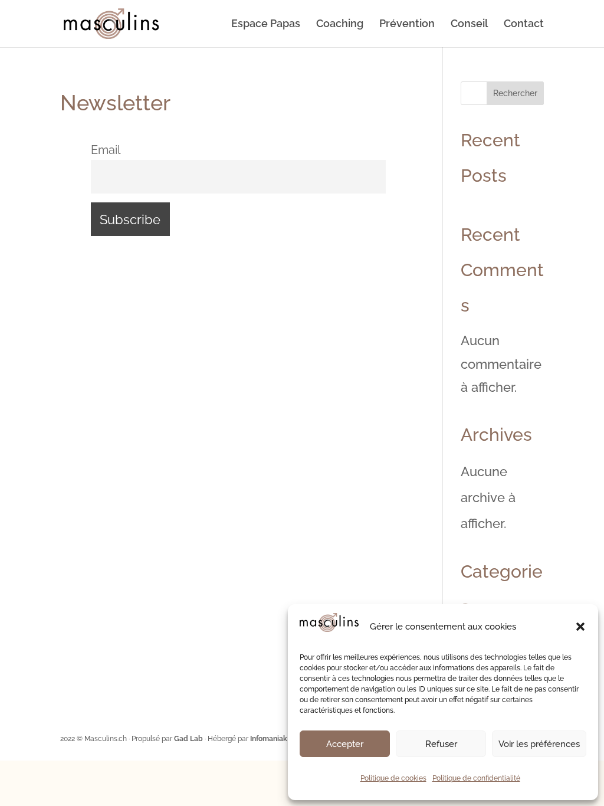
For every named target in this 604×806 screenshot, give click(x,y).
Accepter (344, 744)
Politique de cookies (393, 778)
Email (105, 150)
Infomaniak (268, 739)
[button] (580, 627)
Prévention (407, 24)
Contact (524, 24)
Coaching (339, 24)
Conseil (469, 24)
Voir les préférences (539, 744)
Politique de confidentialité (476, 778)
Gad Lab (188, 739)
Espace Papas (265, 24)
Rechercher (515, 93)
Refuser (441, 744)
